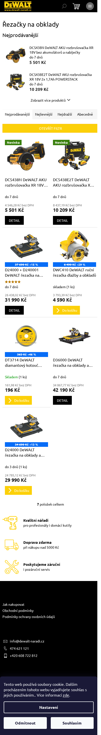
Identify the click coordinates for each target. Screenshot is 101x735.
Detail (14, 220)
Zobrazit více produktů (48, 100)
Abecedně (85, 114)
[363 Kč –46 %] (26, 336)
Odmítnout (25, 722)
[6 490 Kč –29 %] (74, 246)
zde (66, 694)
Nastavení (48, 707)
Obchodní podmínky (18, 610)
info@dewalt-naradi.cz (27, 641)
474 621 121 (19, 648)
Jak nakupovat (13, 604)
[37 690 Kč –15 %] (26, 246)
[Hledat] (64, 6)
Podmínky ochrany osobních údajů (28, 616)
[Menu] (90, 6)
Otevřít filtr (50, 128)
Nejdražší (65, 114)
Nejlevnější (43, 114)
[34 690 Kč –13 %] (26, 426)
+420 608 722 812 (24, 655)
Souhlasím (72, 722)
